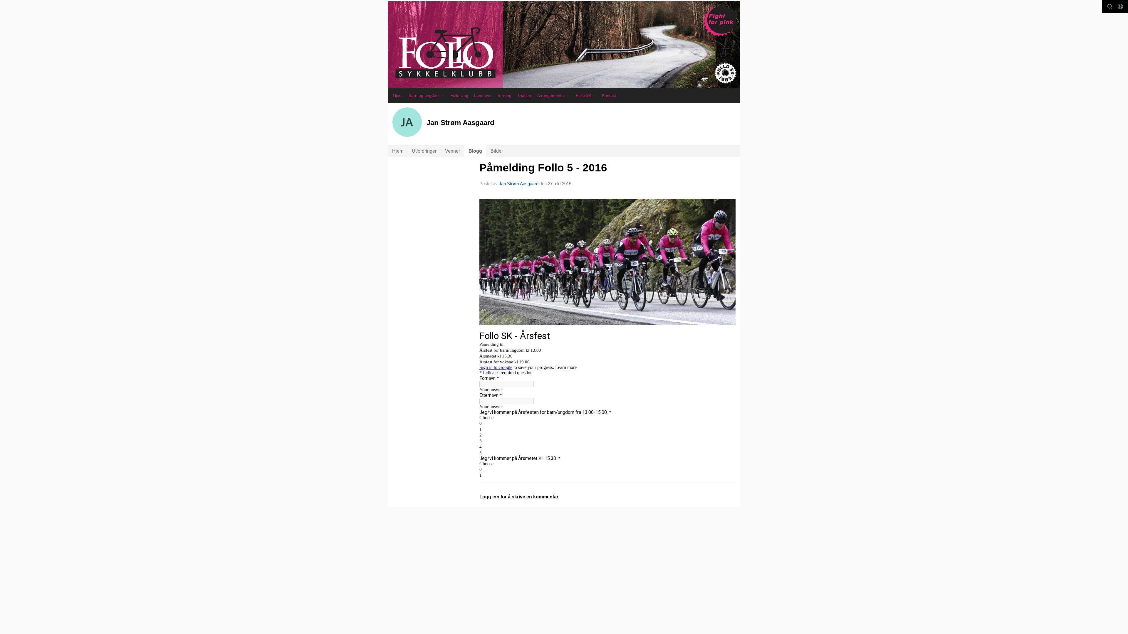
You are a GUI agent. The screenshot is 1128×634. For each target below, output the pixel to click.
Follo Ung (459, 95)
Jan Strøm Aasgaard (518, 183)
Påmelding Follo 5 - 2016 (543, 168)
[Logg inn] (1120, 6)
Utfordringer (424, 151)
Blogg (475, 151)
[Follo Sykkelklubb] (564, 44)
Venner (452, 151)
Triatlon (524, 95)
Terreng (504, 95)
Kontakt (609, 95)
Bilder (497, 151)
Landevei (482, 95)
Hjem (398, 95)
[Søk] (1109, 6)
